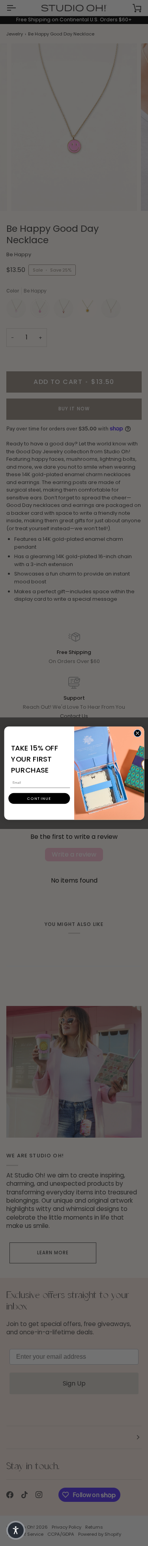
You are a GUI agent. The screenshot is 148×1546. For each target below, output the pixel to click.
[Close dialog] (137, 733)
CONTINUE (39, 798)
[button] (15, 1530)
